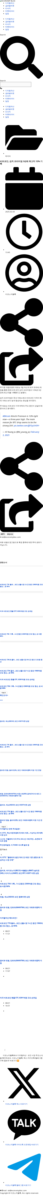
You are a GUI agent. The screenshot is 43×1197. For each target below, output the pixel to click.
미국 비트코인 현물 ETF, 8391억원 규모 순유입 (16, 611)
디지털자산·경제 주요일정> (10, 829)
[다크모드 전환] (1, 88)
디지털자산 (9, 3)
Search (3, 34)
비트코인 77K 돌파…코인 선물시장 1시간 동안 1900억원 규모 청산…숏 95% (21, 672)
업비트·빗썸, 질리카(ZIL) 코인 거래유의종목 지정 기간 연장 (20, 770)
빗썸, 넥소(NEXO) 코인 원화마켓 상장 (15, 897)
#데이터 (10, 534)
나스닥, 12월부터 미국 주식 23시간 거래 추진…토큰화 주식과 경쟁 (21, 840)
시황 (14, 1011)
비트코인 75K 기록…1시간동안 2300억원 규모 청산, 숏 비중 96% (21, 687)
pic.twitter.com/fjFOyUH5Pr (26, 425)
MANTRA (10, 976)
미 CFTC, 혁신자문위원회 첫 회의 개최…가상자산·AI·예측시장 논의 (21, 834)
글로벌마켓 (9, 6)
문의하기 (26, 1050)
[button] (4, 692)
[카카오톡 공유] (13, 492)
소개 (2, 1050)
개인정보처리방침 (13, 1050)
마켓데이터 (9, 11)
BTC (8, 939)
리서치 (8, 8)
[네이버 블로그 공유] (9, 492)
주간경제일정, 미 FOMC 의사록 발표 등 (14, 845)
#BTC (3, 534)
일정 (7, 13)
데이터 (8, 156)
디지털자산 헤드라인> (8, 918)
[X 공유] (1, 492)
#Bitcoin (6, 416)
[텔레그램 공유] (5, 492)
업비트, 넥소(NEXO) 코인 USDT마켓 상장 (14, 721)
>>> (1, 700)
